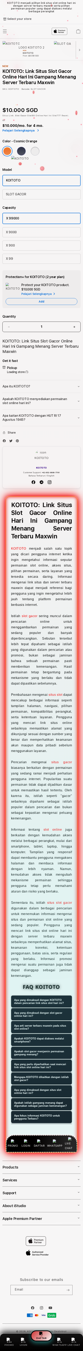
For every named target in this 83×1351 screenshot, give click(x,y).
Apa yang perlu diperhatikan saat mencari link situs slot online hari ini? (40, 1066)
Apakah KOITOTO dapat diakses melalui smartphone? (39, 1040)
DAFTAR (41, 1338)
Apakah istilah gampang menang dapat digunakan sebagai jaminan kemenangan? (40, 1104)
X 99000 (12, 218)
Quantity (9, 316)
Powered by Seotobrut (53, 1331)
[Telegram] (41, 482)
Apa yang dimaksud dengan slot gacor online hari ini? (38, 1014)
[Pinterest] (18, 441)
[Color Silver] (35, 151)
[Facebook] (5, 441)
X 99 (9, 259)
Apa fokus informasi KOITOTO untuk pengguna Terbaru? (37, 1117)
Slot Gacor (20, 115)
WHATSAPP (59, 1345)
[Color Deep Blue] (21, 151)
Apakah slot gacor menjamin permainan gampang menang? (39, 1053)
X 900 (10, 245)
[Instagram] (49, 482)
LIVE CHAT (73, 1345)
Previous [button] (4, 7)
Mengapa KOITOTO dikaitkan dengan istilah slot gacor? (41, 1079)
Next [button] (79, 7)
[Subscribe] (67, 1290)
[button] (41, 386)
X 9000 (11, 232)
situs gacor (61, 762)
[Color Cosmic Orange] (7, 151)
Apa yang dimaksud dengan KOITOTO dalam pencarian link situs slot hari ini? (39, 1001)
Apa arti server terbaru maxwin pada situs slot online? (40, 1027)
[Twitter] (12, 441)
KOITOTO (13, 180)
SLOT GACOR (16, 194)
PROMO (9, 1345)
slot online (53, 829)
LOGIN (23, 1345)
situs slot (55, 694)
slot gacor (29, 616)
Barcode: (26, 89)
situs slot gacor (59, 902)
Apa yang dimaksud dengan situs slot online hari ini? (37, 1091)
